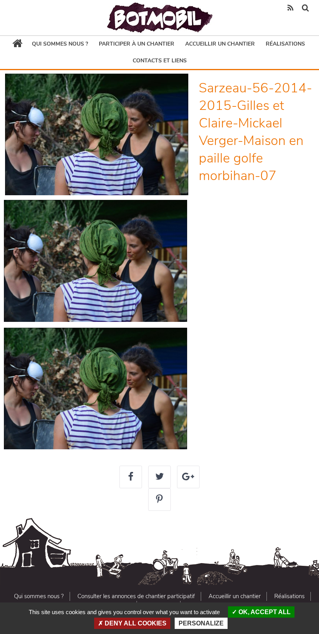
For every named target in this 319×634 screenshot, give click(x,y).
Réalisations (285, 44)
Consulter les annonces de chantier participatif (136, 596)
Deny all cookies (135, 623)
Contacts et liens (160, 60)
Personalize (201, 623)
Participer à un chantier (136, 44)
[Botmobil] (159, 17)
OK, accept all (264, 612)
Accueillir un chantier (220, 44)
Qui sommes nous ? (60, 44)
